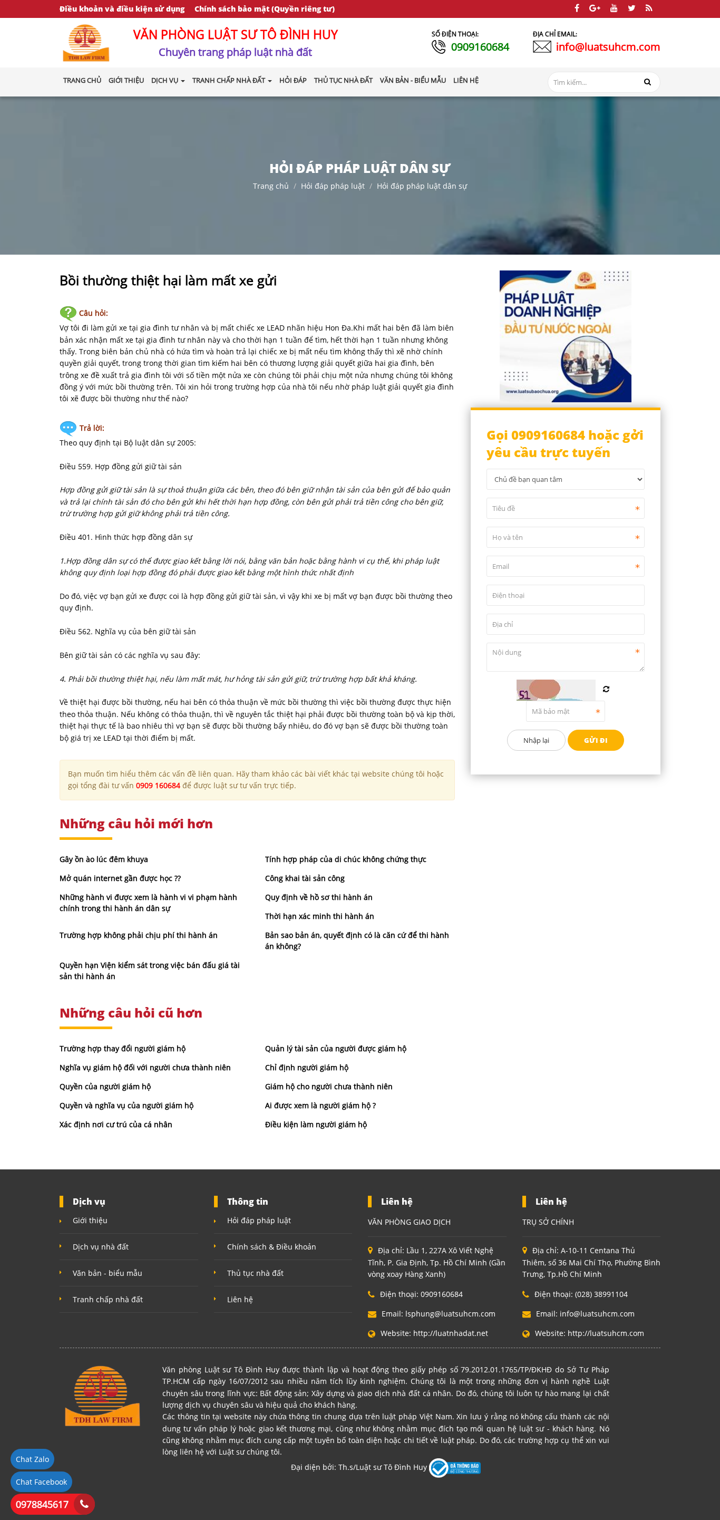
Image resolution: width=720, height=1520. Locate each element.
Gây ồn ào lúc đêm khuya (104, 859)
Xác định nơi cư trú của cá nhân (116, 1124)
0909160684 (480, 47)
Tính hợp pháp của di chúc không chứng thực (345, 859)
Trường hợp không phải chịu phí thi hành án (139, 935)
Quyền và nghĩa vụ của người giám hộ (126, 1105)
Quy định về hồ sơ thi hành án (319, 897)
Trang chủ (82, 80)
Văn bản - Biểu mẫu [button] (413, 80)
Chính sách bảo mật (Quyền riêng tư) (264, 9)
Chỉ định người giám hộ (306, 1067)
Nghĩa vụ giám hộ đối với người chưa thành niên (145, 1067)
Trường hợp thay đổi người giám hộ (123, 1048)
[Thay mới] (606, 689)
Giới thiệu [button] (126, 80)
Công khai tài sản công (305, 878)
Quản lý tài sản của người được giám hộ (335, 1048)
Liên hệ (240, 1299)
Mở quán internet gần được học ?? (120, 878)
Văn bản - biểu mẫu (107, 1273)
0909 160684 (158, 785)
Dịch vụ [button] (165, 80)
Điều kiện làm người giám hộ (316, 1124)
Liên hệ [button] (466, 80)
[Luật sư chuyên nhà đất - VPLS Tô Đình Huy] (86, 42)
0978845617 (42, 1504)
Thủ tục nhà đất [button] (343, 80)
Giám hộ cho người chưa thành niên (329, 1086)
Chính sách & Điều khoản (271, 1247)
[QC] (565, 335)
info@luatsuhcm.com (608, 47)
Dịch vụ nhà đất (101, 1247)
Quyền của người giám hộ (105, 1086)
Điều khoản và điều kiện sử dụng (122, 9)
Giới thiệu (90, 1220)
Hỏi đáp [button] (293, 80)
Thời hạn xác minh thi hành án (319, 916)
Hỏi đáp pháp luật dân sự (422, 186)
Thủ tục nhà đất (255, 1273)
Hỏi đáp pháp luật (333, 186)
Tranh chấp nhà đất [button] (229, 80)
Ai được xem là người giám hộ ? (320, 1105)
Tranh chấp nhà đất (108, 1299)
